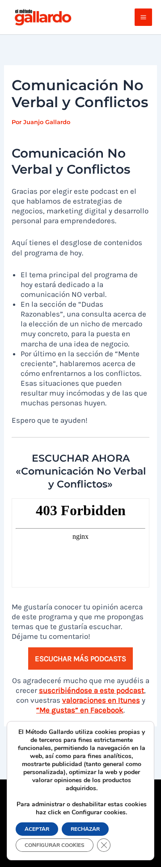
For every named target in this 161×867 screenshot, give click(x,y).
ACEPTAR (37, 829)
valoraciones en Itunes (101, 700)
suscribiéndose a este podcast (91, 690)
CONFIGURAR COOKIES (55, 845)
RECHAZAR (85, 829)
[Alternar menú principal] (143, 17)
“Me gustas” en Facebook (79, 709)
